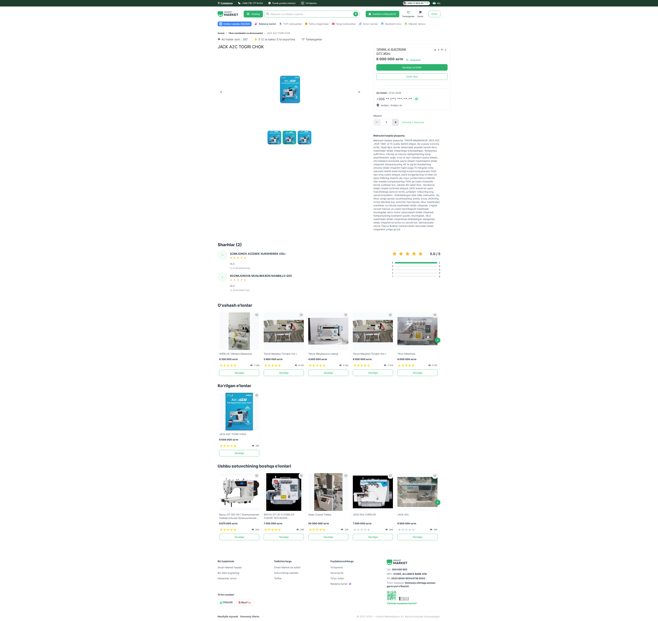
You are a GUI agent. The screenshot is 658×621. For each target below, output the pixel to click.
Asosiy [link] (221, 33)
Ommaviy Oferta (249, 616)
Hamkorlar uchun (227, 578)
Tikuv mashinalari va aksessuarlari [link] (245, 33)
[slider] (238, 258)
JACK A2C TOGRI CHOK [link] (278, 33)
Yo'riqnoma (311, 3)
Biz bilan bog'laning (228, 572)
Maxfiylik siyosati (228, 616)
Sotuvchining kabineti (286, 572)
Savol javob (336, 572)
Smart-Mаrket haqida (230, 567)
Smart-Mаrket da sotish (287, 567)
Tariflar (278, 578)
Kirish (434, 13)
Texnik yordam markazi (283, 3)
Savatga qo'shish (412, 67)
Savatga (239, 372)
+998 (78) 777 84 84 (252, 3)
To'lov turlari (337, 578)
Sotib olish (412, 76)
